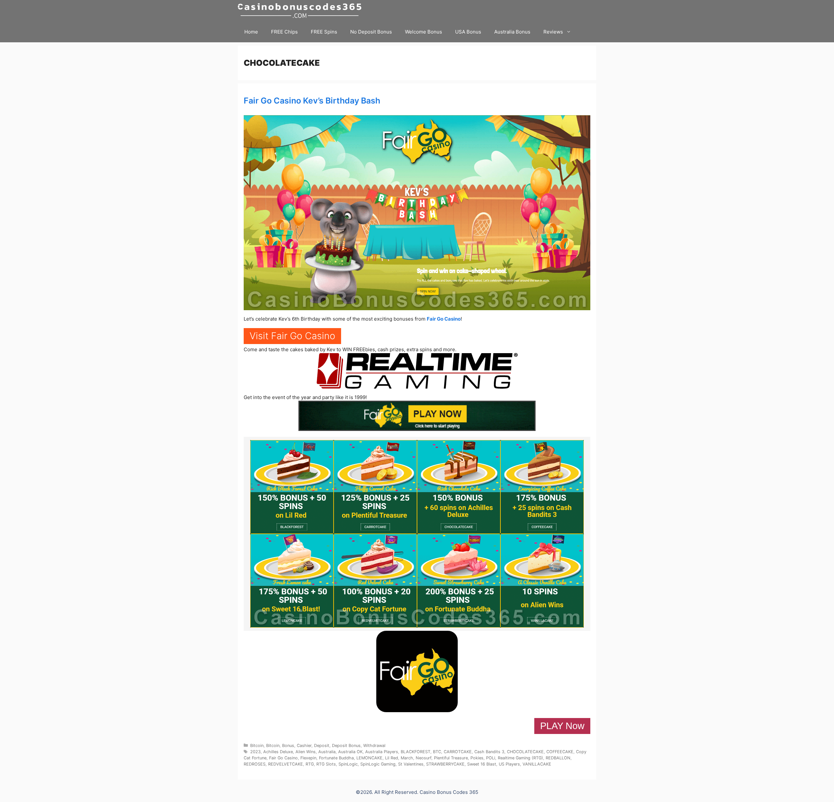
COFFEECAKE (559, 751)
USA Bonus (468, 32)
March (407, 757)
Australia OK (350, 751)
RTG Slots (326, 764)
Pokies (476, 757)
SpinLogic (348, 764)
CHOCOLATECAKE (525, 751)
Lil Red (391, 757)
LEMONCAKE (369, 757)
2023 (255, 751)
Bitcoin (257, 745)
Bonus (288, 745)
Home (251, 32)
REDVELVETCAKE (285, 764)
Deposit (321, 745)
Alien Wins (305, 751)
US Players (509, 764)
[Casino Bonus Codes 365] (301, 10)
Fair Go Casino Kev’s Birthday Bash (312, 100)
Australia (327, 751)
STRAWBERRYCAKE (445, 764)
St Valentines (411, 764)
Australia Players (381, 751)
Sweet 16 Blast (481, 764)
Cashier (304, 745)
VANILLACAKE (537, 764)
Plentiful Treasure (451, 757)
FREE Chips (284, 32)
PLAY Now (562, 726)
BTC (437, 751)
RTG (310, 764)
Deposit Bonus (346, 745)
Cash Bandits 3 (489, 751)
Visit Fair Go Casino (292, 335)
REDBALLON (558, 757)
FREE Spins (324, 32)
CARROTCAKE (458, 751)
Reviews (553, 32)
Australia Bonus (512, 32)
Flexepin (308, 757)
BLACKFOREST (415, 751)
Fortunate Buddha (336, 757)
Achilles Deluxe (278, 751)
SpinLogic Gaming (377, 764)
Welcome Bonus (423, 32)
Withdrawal (374, 745)
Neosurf (423, 757)
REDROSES (255, 764)
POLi (490, 757)
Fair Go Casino (444, 319)
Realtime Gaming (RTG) (520, 757)
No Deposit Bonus (371, 32)
